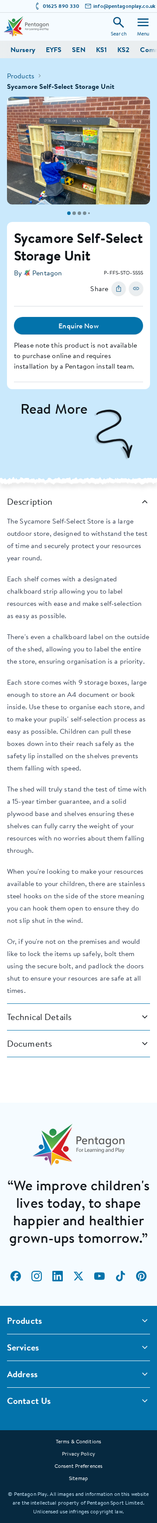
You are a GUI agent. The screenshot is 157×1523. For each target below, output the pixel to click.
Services (23, 1347)
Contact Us (29, 1400)
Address (22, 1374)
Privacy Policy (78, 1453)
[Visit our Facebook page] (15, 1276)
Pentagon (47, 272)
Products (20, 75)
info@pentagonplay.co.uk (124, 6)
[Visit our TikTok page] (120, 1276)
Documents (29, 1043)
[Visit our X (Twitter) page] (78, 1276)
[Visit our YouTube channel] (99, 1276)
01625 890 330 (61, 6)
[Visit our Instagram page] (36, 1276)
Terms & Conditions (78, 1441)
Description (29, 501)
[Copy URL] (136, 288)
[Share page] (119, 288)
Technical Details (39, 1016)
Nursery (22, 49)
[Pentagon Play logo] (26, 26)
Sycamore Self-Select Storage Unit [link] (60, 86)
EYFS (53, 49)
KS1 (101, 49)
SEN (78, 49)
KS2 (123, 49)
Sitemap (78, 1478)
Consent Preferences (78, 1466)
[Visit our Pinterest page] (141, 1276)
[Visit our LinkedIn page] (57, 1276)
